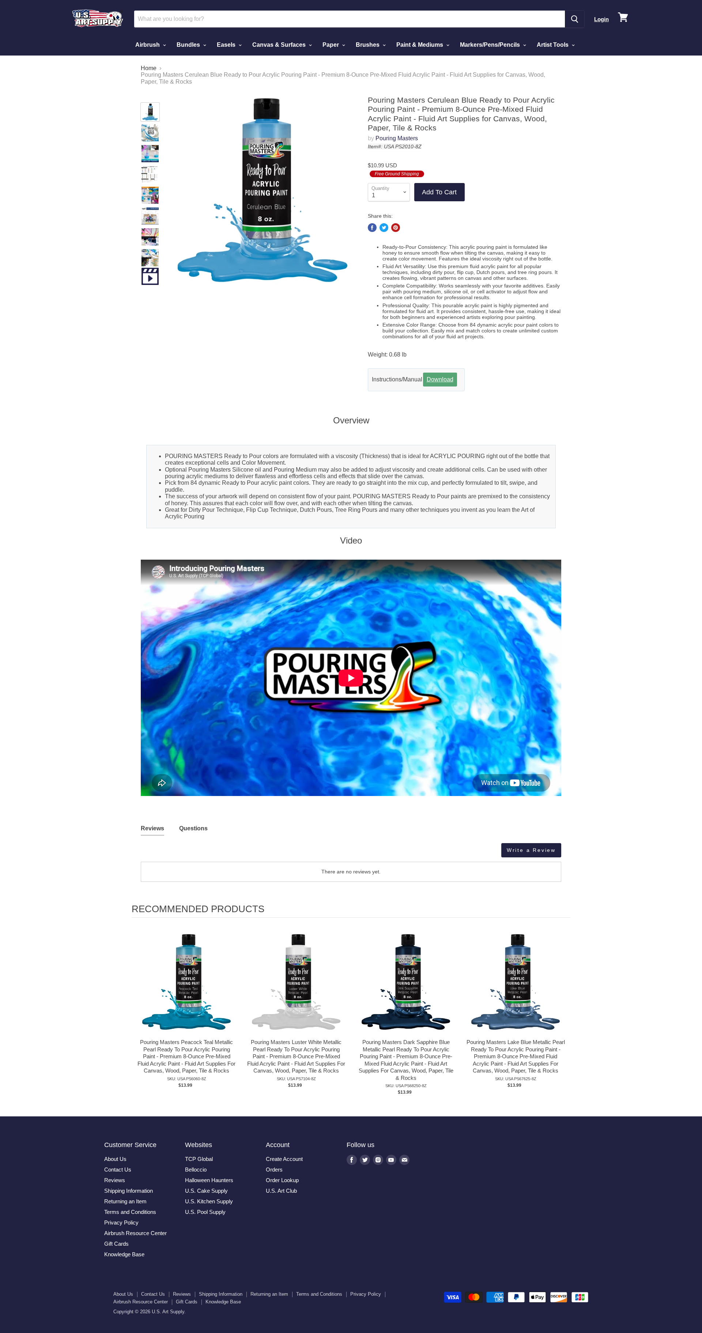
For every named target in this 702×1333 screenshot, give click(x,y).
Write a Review (531, 850)
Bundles (189, 45)
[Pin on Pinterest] (395, 227)
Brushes (368, 45)
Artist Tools (553, 45)
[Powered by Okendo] (174, 853)
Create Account (284, 1159)
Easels (227, 45)
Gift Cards (116, 1244)
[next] (563, 1018)
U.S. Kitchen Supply (209, 1201)
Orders (274, 1169)
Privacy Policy (121, 1222)
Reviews (114, 1180)
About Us (115, 1159)
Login (601, 19)
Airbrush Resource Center (135, 1233)
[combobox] (349, 19)
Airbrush (148, 45)
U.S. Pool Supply (205, 1212)
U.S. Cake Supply (206, 1191)
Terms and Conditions (130, 1212)
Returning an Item (125, 1201)
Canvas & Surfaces (279, 45)
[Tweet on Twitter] (384, 227)
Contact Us (117, 1169)
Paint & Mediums (420, 45)
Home (148, 68)
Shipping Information (128, 1191)
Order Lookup (282, 1180)
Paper (331, 45)
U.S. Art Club (281, 1191)
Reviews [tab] (152, 828)
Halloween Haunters (209, 1180)
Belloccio (196, 1169)
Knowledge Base (124, 1254)
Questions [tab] (193, 828)
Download (440, 379)
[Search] (574, 19)
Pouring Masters (396, 138)
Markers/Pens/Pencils (490, 45)
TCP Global (199, 1159)
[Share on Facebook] (372, 227)
